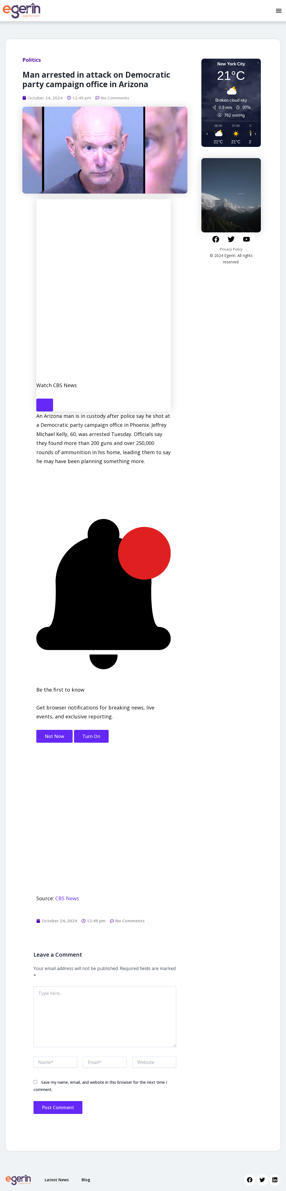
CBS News (67, 898)
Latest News (57, 1179)
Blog (86, 1179)
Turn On (91, 736)
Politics (31, 59)
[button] (278, 10)
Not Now (54, 736)
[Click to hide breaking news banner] (44, 405)
